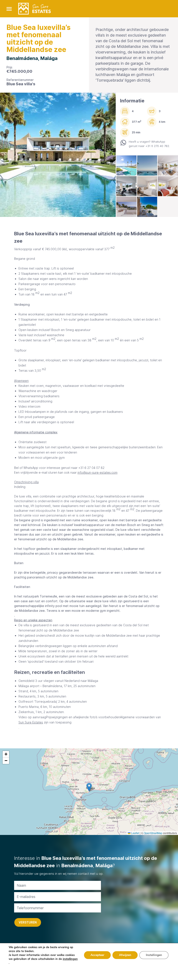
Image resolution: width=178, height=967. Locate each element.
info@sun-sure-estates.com (97, 472)
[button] (89, 787)
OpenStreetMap (153, 833)
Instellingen (154, 955)
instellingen (70, 959)
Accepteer (97, 955)
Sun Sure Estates (30, 722)
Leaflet (134, 833)
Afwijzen (125, 955)
